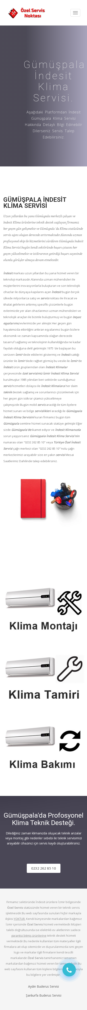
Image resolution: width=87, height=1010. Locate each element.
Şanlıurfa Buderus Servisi (43, 995)
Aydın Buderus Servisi (43, 986)
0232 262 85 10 (43, 868)
